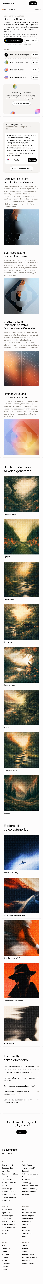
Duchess (20, 15)
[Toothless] (21, 624)
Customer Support (29, 1191)
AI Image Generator (9, 1194)
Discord (5, 1257)
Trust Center (27, 1233)
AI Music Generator (9, 1183)
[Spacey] (21, 794)
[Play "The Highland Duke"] (21, 77)
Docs (24, 1227)
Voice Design (7, 1189)
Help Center (26, 1221)
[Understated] (21, 581)
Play (36, 55)
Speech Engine (7, 1215)
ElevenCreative (7, 1162)
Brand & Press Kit (28, 1254)
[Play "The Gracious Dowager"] (21, 54)
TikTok (4, 1260)
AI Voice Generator (9, 1191)
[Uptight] (21, 538)
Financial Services (29, 1177)
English (7, 1154)
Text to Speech (7, 1165)
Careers (25, 1248)
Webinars (25, 1224)
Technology (26, 1183)
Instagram (5, 1263)
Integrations (26, 1171)
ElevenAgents (26, 1162)
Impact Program (28, 1215)
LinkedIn (5, 1248)
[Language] (9, 160)
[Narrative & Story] (21, 854)
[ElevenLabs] (8, 3)
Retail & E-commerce (30, 1186)
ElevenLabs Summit (29, 1257)
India (24, 1236)
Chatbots (25, 1194)
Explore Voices (31, 40)
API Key (5, 1233)
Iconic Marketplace (29, 1213)
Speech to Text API (9, 1224)
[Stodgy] (21, 709)
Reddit (4, 1269)
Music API (5, 1230)
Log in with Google (14, 40)
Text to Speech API (9, 1221)
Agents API (6, 1213)
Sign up (33, 3)
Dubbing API (6, 1218)
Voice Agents (27, 1165)
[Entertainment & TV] (21, 940)
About (24, 1246)
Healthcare (26, 1180)
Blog (24, 1210)
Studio (4, 1186)
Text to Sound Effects (10, 1174)
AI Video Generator (9, 1197)
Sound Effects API (8, 1227)
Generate (32, 160)
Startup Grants (27, 1218)
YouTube (5, 1254)
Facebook (5, 1266)
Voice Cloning (7, 1177)
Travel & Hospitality (29, 1189)
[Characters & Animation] (21, 982)
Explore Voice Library (21, 103)
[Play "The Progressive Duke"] (21, 62)
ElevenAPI (5, 1206)
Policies (25, 1260)
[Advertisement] (21, 1025)
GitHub (4, 1251)
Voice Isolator (7, 1180)
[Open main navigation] (40, 3)
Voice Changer (7, 1171)
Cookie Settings (28, 1263)
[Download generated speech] (26, 160)
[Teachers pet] (21, 666)
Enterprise (26, 1230)
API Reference (7, 1210)
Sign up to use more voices (21, 168)
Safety (24, 1251)
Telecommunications (30, 1174)
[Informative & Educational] (21, 897)
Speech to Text (7, 1168)
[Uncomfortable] (21, 496)
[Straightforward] (21, 752)
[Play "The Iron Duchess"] (21, 70)
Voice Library (9, 15)
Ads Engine (6, 1200)
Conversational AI (28, 1168)
